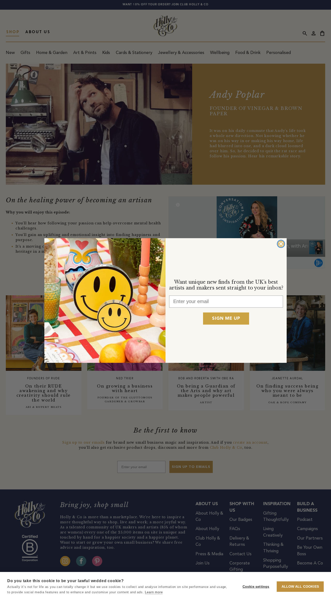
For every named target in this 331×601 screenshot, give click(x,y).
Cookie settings (256, 586)
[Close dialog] (281, 244)
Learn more (154, 592)
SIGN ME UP (226, 318)
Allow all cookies (300, 586)
